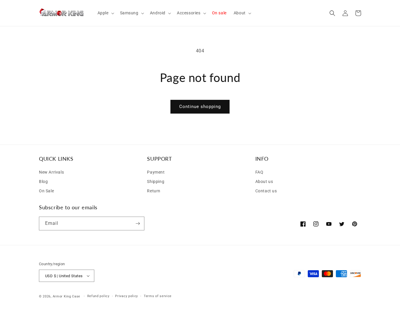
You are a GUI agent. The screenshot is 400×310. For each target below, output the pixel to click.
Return (153, 191)
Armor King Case (67, 296)
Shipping (155, 181)
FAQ (259, 172)
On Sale (46, 191)
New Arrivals (51, 172)
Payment (156, 172)
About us (264, 181)
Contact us (266, 191)
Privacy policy (126, 296)
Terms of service (158, 296)
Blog (43, 181)
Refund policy (98, 296)
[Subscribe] (137, 223)
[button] (105, 13)
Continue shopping (200, 106)
